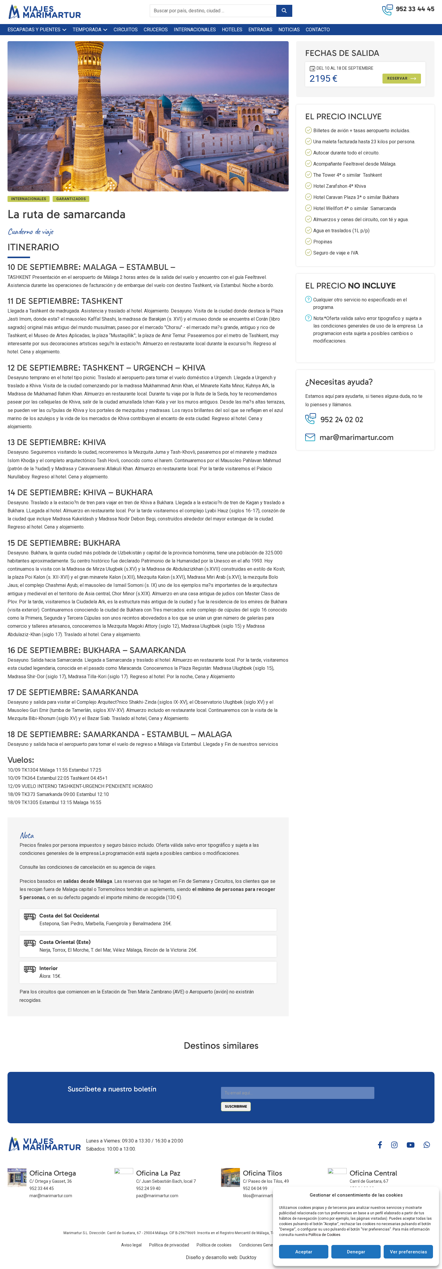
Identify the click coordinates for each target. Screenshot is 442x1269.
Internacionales (195, 29)
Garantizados (71, 199)
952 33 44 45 (415, 9)
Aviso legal (131, 1245)
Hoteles (232, 29)
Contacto (318, 29)
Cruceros (156, 29)
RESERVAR (397, 78)
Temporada (87, 29)
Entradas (260, 29)
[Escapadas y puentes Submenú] (64, 29)
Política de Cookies (324, 1235)
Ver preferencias (408, 1252)
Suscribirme (236, 1106)
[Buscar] (284, 11)
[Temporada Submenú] (105, 29)
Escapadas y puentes (34, 29)
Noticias (289, 29)
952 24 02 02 (342, 419)
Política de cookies (214, 1245)
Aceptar (303, 1252)
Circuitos (126, 29)
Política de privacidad (169, 1245)
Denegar (356, 1252)
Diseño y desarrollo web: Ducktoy (221, 1257)
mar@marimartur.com (357, 437)
